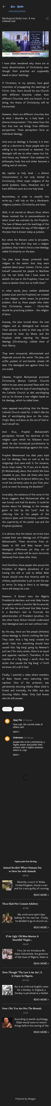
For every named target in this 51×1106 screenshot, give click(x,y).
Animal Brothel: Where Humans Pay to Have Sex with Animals (22, 869)
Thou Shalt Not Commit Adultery (20, 904)
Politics (7, 709)
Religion (19, 709)
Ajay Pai (17, 720)
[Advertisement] (25, 830)
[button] (47, 19)
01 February (27, 720)
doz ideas (17, 6)
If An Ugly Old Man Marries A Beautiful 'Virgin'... (22, 938)
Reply (16, 732)
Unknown (18, 737)
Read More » (41, 894)
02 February (29, 738)
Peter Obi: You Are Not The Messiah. (22, 1008)
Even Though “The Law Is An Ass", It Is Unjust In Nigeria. (22, 974)
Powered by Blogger (25, 1099)
